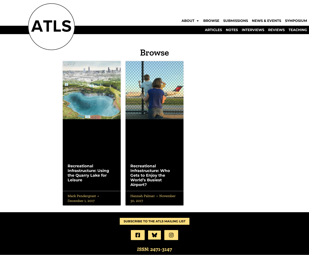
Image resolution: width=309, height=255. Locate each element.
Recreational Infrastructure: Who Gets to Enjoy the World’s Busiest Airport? (150, 175)
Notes (232, 30)
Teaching (298, 30)
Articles (213, 30)
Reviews (276, 30)
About (188, 21)
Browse (211, 21)
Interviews (253, 30)
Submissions (235, 21)
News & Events (266, 21)
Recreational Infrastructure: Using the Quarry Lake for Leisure (88, 173)
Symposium (296, 21)
